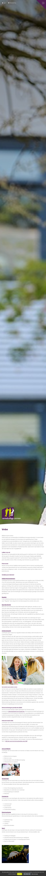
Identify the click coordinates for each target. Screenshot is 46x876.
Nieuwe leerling (13, 2)
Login (4, 2)
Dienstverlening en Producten (16, 711)
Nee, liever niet (27, 874)
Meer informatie (35, 874)
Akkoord (19, 874)
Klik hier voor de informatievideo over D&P (16, 741)
